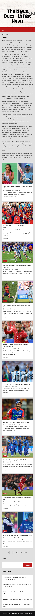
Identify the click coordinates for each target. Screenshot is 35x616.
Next (25, 552)
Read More (5, 198)
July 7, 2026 (14, 348)
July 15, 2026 (14, 309)
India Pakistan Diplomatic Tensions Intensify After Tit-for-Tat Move (17, 585)
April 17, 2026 (14, 462)
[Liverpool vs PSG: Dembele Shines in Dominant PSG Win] (17, 485)
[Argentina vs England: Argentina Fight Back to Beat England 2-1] (17, 252)
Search (4, 559)
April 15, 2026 (14, 502)
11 (21, 552)
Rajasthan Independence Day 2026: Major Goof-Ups (17, 599)
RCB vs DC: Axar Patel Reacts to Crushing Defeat (16, 422)
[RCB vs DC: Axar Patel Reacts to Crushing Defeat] (17, 409)
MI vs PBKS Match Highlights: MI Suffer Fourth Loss (17, 460)
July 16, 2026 (14, 269)
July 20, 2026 (14, 230)
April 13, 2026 (14, 537)
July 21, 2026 (14, 190)
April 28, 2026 (14, 424)
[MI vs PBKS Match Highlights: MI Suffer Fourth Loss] (17, 447)
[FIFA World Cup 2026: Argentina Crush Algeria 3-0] (17, 371)
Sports (5, 182)
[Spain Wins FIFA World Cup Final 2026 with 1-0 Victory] (17, 213)
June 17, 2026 (14, 386)
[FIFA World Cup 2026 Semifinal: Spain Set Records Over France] (17, 292)
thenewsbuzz (7, 190)
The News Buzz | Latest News (17, 16)
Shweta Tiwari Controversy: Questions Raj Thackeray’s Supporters (14, 578)
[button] (3, 29)
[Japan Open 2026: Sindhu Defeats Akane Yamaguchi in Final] (17, 173)
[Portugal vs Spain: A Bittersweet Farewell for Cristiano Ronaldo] (17, 332)
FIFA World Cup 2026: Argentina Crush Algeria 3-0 (16, 384)
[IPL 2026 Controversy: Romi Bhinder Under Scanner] (17, 522)
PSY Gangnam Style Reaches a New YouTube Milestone (15, 593)
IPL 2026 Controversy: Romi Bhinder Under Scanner (17, 535)
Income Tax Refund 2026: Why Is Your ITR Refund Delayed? (17, 605)
